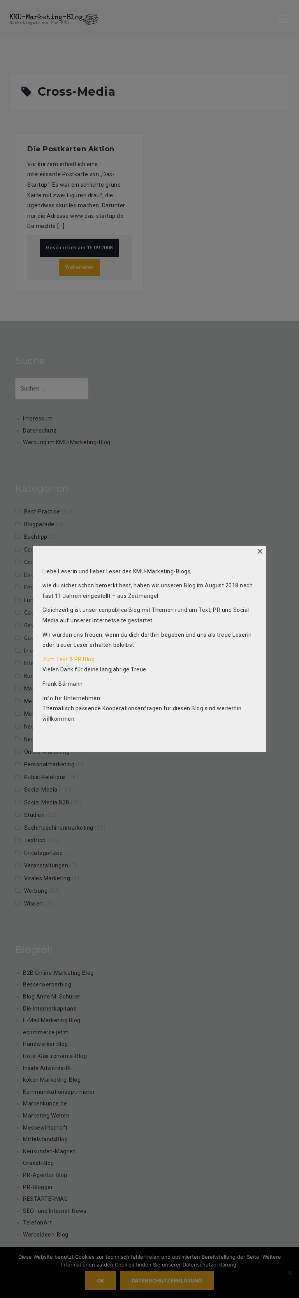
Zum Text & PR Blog (68, 659)
